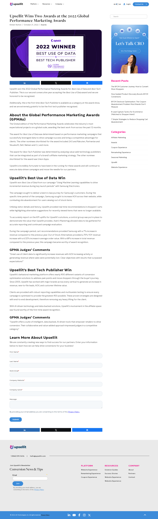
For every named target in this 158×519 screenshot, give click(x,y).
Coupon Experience (119, 147)
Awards (44, 25)
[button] (34, 4)
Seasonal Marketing (119, 157)
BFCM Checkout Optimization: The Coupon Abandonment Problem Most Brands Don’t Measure (128, 104)
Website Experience (119, 167)
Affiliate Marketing (118, 137)
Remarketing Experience (121, 152)
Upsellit (114, 162)
